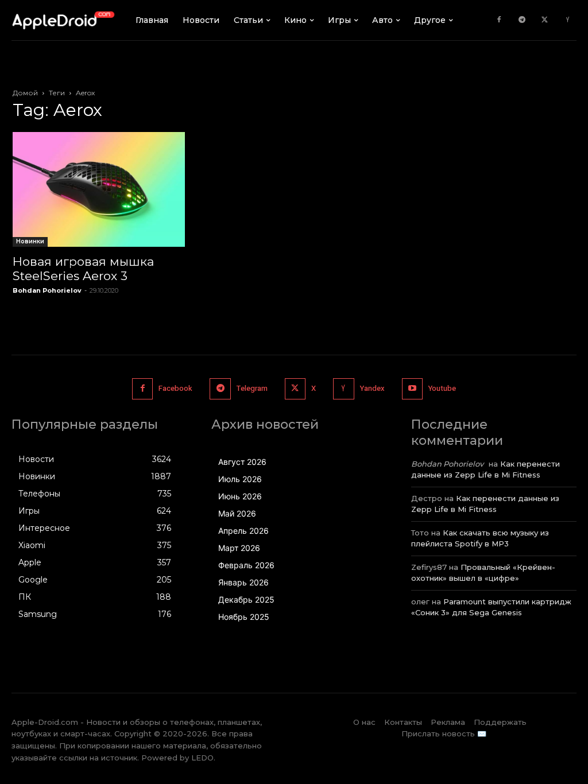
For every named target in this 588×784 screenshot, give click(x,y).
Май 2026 (237, 513)
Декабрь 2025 (246, 599)
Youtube (442, 388)
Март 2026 (239, 548)
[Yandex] (568, 20)
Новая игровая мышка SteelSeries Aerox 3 (83, 268)
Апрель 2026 (243, 530)
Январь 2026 (243, 582)
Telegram (252, 388)
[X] (545, 20)
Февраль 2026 (246, 565)
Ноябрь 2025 (243, 617)
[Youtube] (412, 388)
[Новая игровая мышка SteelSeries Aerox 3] (99, 189)
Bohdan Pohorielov (47, 290)
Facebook (175, 388)
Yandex (372, 388)
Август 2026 (242, 462)
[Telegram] (522, 20)
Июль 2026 (240, 479)
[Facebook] (499, 20)
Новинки (30, 241)
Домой (25, 92)
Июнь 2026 (240, 496)
